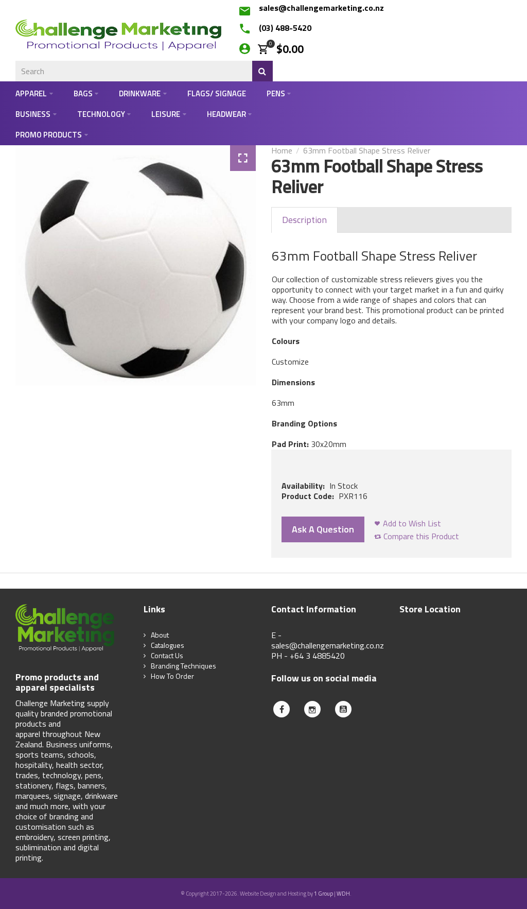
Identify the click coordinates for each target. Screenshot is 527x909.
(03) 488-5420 (285, 28)
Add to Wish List (412, 523)
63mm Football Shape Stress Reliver (366, 150)
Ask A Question (323, 529)
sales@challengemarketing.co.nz (321, 8)
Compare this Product (421, 536)
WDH (343, 893)
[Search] (262, 71)
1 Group (323, 893)
